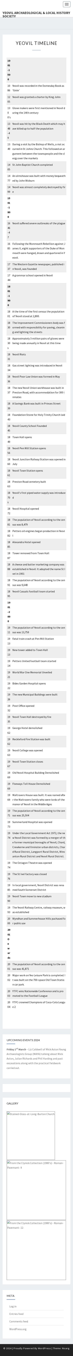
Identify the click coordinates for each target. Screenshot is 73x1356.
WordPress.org (17, 1329)
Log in (12, 1306)
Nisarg (66, 1348)
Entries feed (16, 1314)
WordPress (44, 1348)
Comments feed (18, 1321)
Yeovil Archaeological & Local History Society (36, 14)
